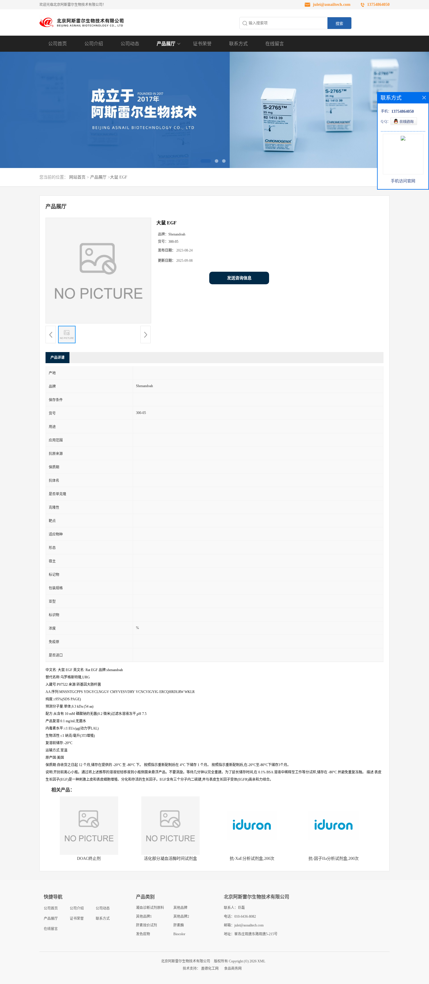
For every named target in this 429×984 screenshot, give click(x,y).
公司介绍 (93, 43)
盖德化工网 (210, 968)
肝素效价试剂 (146, 925)
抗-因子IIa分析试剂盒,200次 (333, 858)
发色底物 (143, 934)
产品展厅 (166, 43)
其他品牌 (180, 908)
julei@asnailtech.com (331, 4)
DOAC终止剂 (89, 858)
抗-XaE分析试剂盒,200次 (252, 858)
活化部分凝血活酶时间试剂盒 (170, 858)
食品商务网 (233, 968)
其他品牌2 (181, 916)
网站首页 (77, 177)
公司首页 (57, 43)
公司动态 (130, 43)
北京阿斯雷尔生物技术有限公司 (185, 961)
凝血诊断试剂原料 (150, 908)
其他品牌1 (144, 916)
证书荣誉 (202, 43)
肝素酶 (178, 925)
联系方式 (238, 43)
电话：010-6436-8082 (240, 916)
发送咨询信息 (239, 278)
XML (261, 961)
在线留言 (274, 43)
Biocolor (179, 934)
